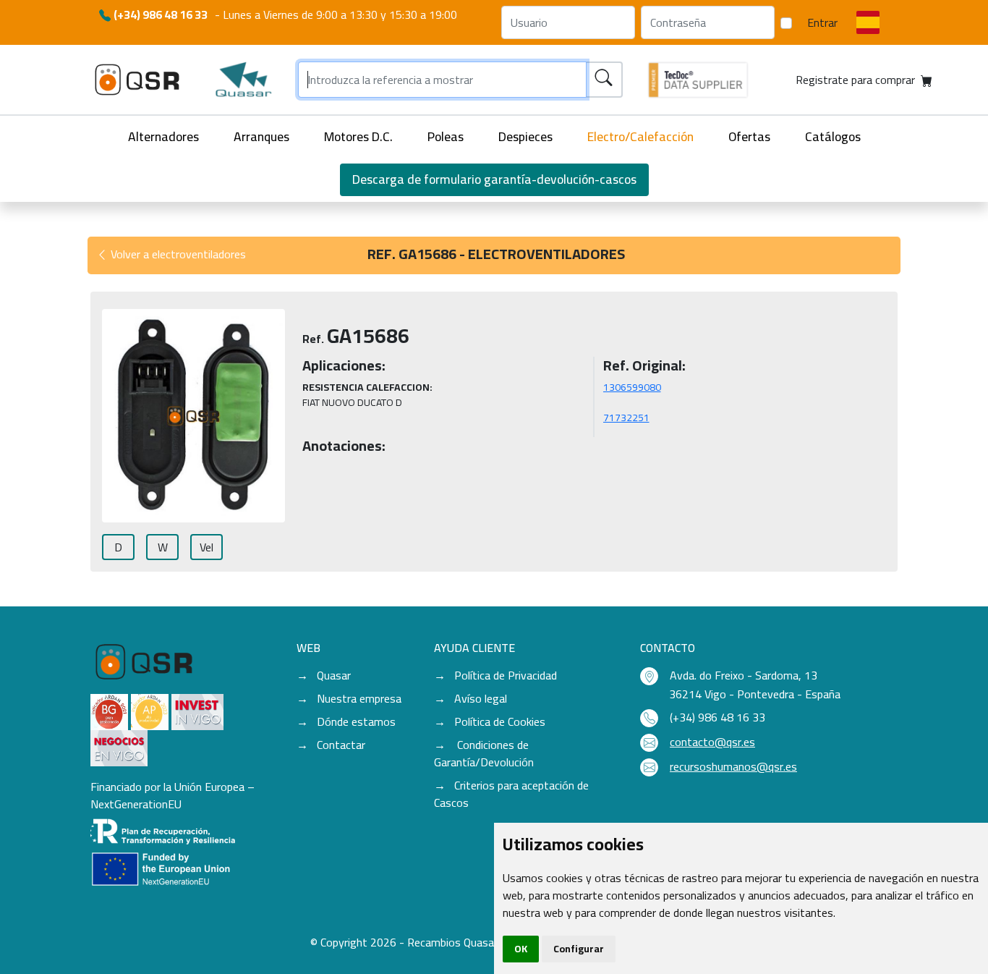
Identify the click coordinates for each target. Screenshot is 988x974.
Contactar (341, 744)
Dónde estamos (356, 721)
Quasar (334, 675)
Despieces (525, 136)
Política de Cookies (499, 721)
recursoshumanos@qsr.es (733, 766)
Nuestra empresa (359, 698)
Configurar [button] (578, 948)
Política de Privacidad (505, 675)
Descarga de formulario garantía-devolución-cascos (494, 179)
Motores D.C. (358, 136)
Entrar (822, 22)
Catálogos (833, 136)
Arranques (261, 136)
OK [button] (520, 948)
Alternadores (163, 136)
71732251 (626, 417)
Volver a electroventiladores (177, 254)
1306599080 (632, 387)
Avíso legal (480, 698)
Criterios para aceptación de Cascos (511, 793)
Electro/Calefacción (640, 136)
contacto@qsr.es (712, 742)
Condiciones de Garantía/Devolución (484, 753)
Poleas (445, 136)
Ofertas (749, 136)
